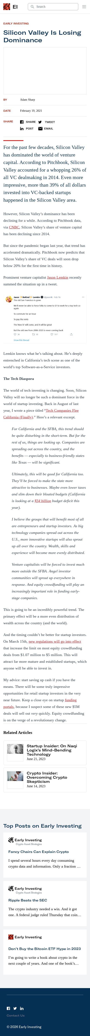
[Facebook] (8, 1008)
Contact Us (16, 1015)
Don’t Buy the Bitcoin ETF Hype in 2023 (44, 949)
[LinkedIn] (21, 1008)
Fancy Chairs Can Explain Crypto (38, 852)
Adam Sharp (27, 99)
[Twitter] (15, 1008)
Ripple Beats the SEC (27, 900)
